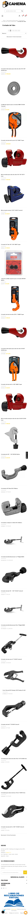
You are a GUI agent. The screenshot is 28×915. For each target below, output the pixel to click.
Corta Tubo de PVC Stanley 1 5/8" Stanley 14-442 (14, 690)
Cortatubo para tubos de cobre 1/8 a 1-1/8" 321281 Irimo (14, 758)
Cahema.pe (13, 909)
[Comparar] (19, 64)
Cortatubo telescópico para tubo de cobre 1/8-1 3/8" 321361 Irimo (13, 69)
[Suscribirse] (25, 872)
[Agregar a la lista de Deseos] (15, 64)
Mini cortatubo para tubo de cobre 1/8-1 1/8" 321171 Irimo (13, 175)
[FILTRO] (27, 457)
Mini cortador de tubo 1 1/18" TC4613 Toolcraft (12, 210)
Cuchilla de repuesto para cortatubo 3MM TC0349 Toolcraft (13, 105)
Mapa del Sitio (23, 913)
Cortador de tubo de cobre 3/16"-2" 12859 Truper (12, 314)
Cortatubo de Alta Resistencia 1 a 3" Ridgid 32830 (12, 556)
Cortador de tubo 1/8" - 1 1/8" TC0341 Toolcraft (12, 590)
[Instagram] (5, 888)
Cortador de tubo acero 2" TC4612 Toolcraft (11, 659)
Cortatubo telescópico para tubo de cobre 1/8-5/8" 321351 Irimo (13, 349)
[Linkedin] (3, 888)
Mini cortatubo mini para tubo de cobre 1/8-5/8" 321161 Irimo (13, 419)
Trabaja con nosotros (14, 913)
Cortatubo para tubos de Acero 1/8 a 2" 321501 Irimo (13, 792)
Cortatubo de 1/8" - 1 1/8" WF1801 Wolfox (10, 454)
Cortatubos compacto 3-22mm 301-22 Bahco (11, 522)
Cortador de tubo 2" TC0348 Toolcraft (10, 724)
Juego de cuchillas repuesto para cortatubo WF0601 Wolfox (13, 279)
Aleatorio (14, 33)
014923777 (8, 852)
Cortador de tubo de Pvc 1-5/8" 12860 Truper (11, 384)
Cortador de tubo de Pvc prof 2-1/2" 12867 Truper (12, 140)
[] (9, 64)
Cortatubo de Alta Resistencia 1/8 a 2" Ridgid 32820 (13, 625)
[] (3, 912)
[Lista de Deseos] (22, 16)
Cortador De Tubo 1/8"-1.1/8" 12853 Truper (11, 244)
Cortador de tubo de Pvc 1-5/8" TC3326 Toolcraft (12, 826)
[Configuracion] (19, 16)
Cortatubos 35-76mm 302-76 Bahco (9, 488)
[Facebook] (1, 888)
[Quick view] (12, 64)
